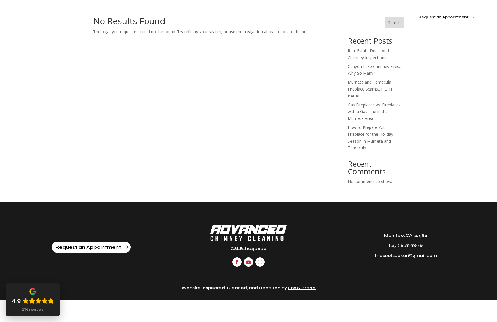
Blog (268, 17)
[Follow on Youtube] (248, 262)
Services (233, 17)
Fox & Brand (302, 287)
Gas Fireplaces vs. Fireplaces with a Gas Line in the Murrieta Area (374, 111)
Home (162, 17)
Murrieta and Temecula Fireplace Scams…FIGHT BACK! (370, 89)
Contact (333, 17)
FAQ (298, 17)
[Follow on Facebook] (237, 262)
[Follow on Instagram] (260, 262)
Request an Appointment (443, 17)
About (196, 17)
